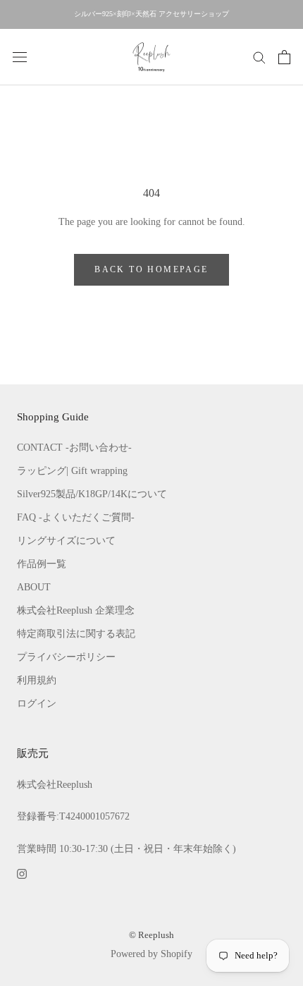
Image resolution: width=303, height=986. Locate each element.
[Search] (259, 57)
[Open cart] (284, 57)
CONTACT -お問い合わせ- (74, 447)
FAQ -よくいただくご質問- (76, 517)
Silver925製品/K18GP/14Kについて (92, 494)
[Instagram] (22, 873)
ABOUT (34, 587)
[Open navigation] (20, 56)
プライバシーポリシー (66, 657)
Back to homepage (151, 269)
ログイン (36, 703)
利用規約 (36, 680)
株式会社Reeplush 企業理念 (76, 610)
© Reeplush (151, 935)
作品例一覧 (41, 564)
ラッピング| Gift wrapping (72, 470)
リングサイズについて (66, 540)
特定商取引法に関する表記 (76, 633)
